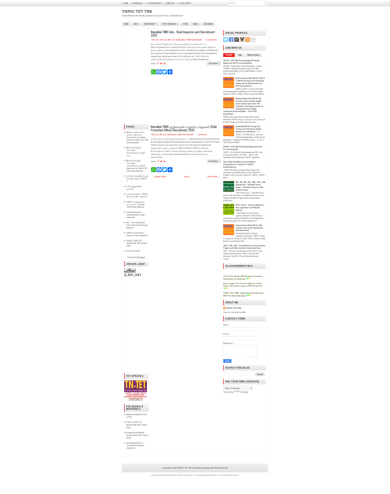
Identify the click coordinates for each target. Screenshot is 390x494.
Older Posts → (213, 176)
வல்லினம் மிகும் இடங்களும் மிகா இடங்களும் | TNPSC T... (137, 178)
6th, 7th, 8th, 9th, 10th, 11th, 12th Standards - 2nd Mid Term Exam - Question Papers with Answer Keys (251, 186)
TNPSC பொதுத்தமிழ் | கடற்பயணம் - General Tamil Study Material (135, 204)
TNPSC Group (185, 3)
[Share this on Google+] (165, 63)
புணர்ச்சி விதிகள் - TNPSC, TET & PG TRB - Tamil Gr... (137, 195)
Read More (213, 63)
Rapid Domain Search (230, 475)
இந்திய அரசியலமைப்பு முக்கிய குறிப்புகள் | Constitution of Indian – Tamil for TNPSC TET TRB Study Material (137, 137)
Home (126, 3)
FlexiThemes (164, 475)
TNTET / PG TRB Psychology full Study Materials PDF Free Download (241, 61)
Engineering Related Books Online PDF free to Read (137, 435)
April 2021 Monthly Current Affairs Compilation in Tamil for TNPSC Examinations (239, 164)
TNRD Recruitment (194, 40)
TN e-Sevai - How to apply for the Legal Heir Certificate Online (250, 207)
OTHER (185, 23)
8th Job (171, 40)
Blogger (141, 257)
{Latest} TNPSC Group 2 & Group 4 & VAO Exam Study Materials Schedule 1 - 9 (248, 129)
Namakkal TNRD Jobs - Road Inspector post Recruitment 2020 (183, 33)
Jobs (136, 23)
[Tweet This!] (161, 63)
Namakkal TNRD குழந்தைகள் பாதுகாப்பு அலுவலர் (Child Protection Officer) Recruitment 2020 (184, 128)
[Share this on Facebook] (158, 63)
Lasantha (189, 475)
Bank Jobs (171, 3)
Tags (240, 55)
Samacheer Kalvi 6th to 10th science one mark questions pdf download (249, 228)
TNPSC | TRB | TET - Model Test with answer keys (136, 243)
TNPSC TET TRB (137, 11)
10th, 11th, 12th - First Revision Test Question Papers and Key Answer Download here (244, 246)
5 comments (211, 40)
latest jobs (180, 40)
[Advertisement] (186, 99)
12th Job (163, 40)
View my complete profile (234, 312)
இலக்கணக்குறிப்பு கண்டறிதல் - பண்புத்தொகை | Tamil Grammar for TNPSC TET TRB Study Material (137, 165)
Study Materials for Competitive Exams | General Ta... (135, 445)
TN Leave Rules (133, 251)
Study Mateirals (155, 3)
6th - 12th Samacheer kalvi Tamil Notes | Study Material (137, 225)
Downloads (138, 3)
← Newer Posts (159, 176)
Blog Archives (253, 55)
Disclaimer (208, 23)
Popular (229, 55)
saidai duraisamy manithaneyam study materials (135, 214)
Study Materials (170, 23)
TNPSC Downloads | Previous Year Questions (137, 234)
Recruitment (150, 23)
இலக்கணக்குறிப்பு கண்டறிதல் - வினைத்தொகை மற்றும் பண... (135, 151)
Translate (244, 392)
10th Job (155, 40)
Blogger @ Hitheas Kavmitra (216, 468)
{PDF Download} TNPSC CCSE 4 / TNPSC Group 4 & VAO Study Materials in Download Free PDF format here (250, 82)
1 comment (202, 134)
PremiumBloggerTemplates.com (207, 475)
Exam (196, 23)
